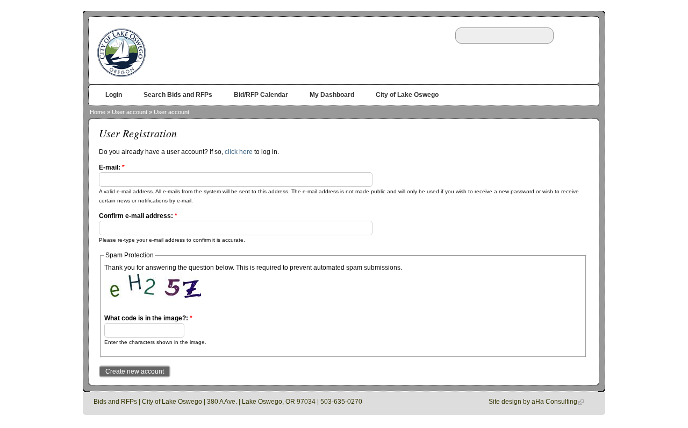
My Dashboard (332, 95)
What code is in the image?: (148, 318)
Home (97, 112)
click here (239, 152)
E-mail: (112, 167)
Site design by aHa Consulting (533, 401)
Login (113, 95)
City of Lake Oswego (407, 95)
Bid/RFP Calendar (261, 95)
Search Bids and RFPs (178, 95)
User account (129, 112)
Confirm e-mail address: (138, 216)
